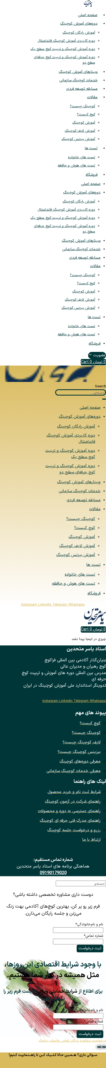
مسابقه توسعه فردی (82, 89)
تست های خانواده (81, 157)
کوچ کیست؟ (86, 114)
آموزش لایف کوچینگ (80, 131)
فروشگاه (92, 175)
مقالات (92, 97)
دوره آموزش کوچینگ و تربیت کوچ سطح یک (62, 49)
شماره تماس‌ (93, 936)
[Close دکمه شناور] (99, 1047)
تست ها (91, 148)
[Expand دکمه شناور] (104, 1047)
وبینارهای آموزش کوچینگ (78, 72)
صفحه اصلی (88, 15)
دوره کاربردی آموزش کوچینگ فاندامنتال (66, 41)
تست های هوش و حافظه (76, 165)
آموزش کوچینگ (83, 122)
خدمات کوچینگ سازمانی (78, 80)
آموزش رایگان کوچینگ (79, 32)
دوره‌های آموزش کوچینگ (79, 23)
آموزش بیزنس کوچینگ (78, 139)
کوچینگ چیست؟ (82, 106)
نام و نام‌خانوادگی (89, 924)
